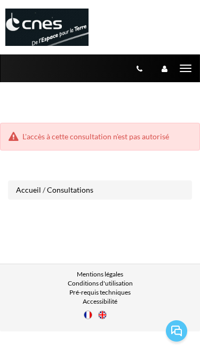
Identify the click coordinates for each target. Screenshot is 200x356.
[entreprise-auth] (164, 68)
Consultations (70, 189)
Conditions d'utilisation (100, 283)
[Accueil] (47, 27)
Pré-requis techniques (100, 292)
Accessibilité (100, 301)
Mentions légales (100, 274)
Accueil (28, 189)
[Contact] (139, 68)
